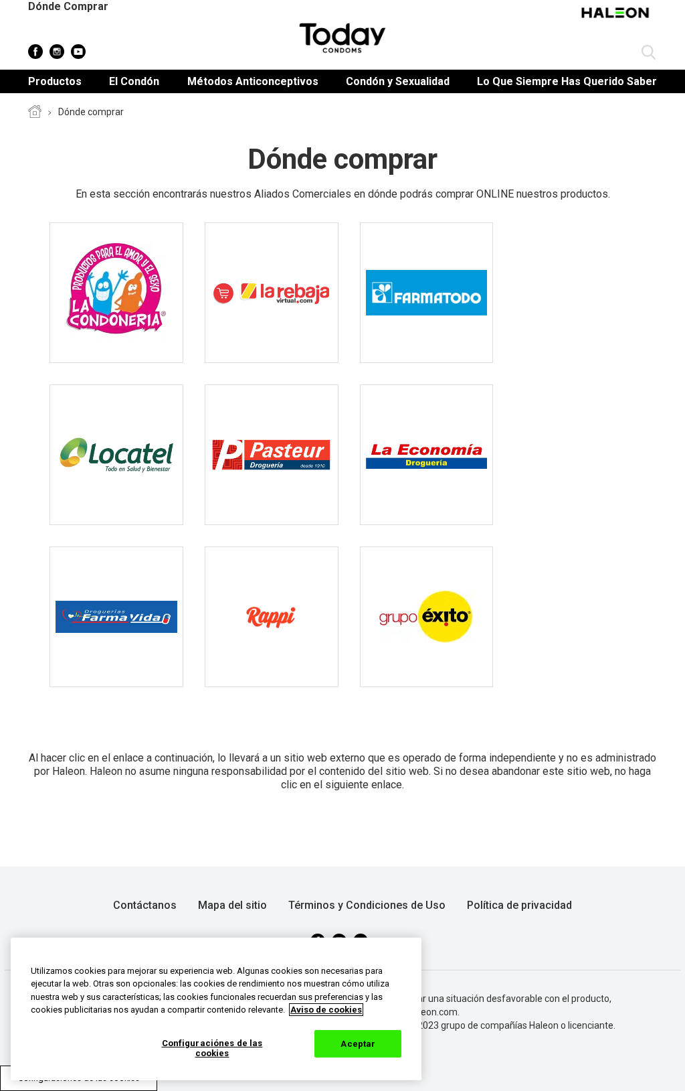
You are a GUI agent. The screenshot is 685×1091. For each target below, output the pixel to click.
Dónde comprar (91, 111)
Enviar (649, 53)
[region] (216, 1009)
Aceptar (357, 1044)
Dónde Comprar (68, 6)
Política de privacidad (519, 905)
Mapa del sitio (232, 905)
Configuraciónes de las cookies (212, 1048)
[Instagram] (57, 51)
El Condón (134, 81)
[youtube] (78, 51)
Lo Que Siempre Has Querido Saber (567, 81)
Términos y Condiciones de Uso (367, 905)
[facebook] (35, 51)
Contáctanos (145, 905)
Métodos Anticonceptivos (252, 81)
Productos (55, 81)
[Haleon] (617, 20)
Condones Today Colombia (34, 112)
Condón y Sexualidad (398, 81)
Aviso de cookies (326, 1010)
